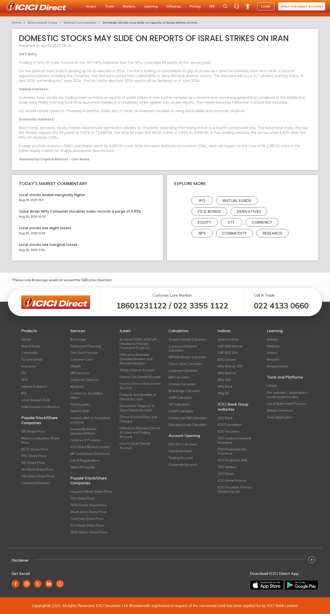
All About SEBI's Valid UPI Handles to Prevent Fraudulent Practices (138, 343)
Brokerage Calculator (184, 391)
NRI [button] (212, 6)
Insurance (28, 366)
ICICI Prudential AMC (233, 460)
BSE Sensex (227, 359)
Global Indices (228, 339)
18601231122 (141, 305)
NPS (202, 233)
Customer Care (81, 359)
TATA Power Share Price (88, 505)
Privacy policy (80, 404)
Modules (273, 359)
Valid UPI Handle (82, 467)
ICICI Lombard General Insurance (234, 440)
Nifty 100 (224, 380)
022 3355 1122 (200, 305)
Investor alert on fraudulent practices (90, 420)
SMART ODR (79, 411)
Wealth (75, 366)
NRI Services (79, 373)
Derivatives (249, 211)
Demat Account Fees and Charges (138, 419)
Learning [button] (151, 6)
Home (16, 22)
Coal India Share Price (86, 519)
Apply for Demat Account (301, 6)
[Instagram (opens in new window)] (26, 584)
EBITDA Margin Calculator (188, 357)
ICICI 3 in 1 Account (183, 444)
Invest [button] (91, 6)
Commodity (234, 233)
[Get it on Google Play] (301, 585)
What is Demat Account (137, 370)
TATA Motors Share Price (88, 532)
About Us (77, 386)
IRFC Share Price (33, 456)
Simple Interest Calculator (188, 339)
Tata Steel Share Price (37, 476)
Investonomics (277, 366)
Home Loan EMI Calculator (188, 418)
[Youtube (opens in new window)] (60, 584)
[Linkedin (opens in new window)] (49, 584)
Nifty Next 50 (227, 373)
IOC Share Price (33, 462)
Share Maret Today (42, 22)
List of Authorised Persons (286, 404)
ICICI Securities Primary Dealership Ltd (235, 489)
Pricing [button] (195, 6)
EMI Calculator (179, 377)
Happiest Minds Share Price (91, 491)
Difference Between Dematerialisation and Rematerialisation (136, 359)
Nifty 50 (223, 393)
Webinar (273, 346)
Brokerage (78, 339)
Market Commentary (80, 22)
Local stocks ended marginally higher (52, 195)
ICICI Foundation (230, 425)
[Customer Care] (236, 6)
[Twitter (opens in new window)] (38, 584)
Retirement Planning (85, 346)
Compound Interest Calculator (183, 348)
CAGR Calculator (181, 411)
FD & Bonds (209, 211)
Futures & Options (34, 386)
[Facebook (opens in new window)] (15, 584)
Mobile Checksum (280, 410)
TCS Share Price (82, 498)
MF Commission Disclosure (90, 454)
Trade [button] (109, 6)
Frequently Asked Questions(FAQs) (83, 431)
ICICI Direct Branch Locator (90, 447)
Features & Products (85, 440)
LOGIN (265, 6)
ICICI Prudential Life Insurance (232, 451)
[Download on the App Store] (267, 585)
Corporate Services (84, 380)
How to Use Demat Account (140, 377)
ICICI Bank (225, 418)
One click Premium (84, 353)
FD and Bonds (31, 359)
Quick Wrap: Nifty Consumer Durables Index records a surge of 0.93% (80, 211)
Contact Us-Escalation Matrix (86, 395)
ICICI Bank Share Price (87, 525)
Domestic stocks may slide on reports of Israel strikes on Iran (150, 22)
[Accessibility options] (247, 6)
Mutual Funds (236, 200)
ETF (231, 222)
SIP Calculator (179, 404)
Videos (272, 353)
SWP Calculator (180, 398)
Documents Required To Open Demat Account (137, 408)
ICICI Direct (226, 474)
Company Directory (35, 483)
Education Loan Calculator (188, 425)
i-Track (272, 386)
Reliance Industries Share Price (40, 440)
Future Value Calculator (185, 364)
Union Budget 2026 (35, 400)
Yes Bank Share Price (37, 469)
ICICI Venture (227, 467)
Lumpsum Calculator (183, 370)
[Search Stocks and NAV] (225, 6)
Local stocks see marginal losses (48, 245)
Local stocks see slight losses (45, 228)
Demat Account (180, 451)
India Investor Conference (40, 407)
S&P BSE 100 (227, 353)
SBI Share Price (33, 431)
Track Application (280, 417)
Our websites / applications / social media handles (288, 395)
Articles (272, 339)
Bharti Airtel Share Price (88, 512)
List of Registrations (85, 460)
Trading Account (181, 458)
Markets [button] (129, 6)
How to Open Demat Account (135, 446)
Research (272, 233)
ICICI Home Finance (232, 480)
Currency (262, 222)
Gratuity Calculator (182, 384)
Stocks (26, 339)
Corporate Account (183, 464)
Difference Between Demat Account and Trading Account (140, 432)
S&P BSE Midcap (230, 346)
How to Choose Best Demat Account (140, 386)
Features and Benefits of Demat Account (138, 397)
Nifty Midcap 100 (230, 366)
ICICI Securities (229, 431)
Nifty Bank (225, 386)
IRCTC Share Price (34, 449)
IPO (202, 200)
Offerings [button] (173, 6)
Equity (204, 222)
